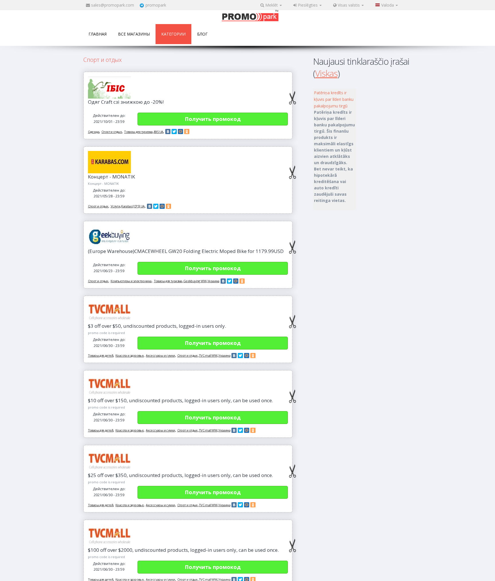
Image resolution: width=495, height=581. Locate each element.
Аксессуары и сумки (160, 355)
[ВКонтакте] (167, 131)
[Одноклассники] (186, 131)
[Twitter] (174, 131)
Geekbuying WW (194, 281)
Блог (202, 34)
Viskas (326, 73)
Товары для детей (100, 355)
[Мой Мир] (180, 131)
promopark (156, 5)
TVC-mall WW (208, 355)
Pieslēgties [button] (308, 5)
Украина (213, 281)
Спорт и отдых (111, 131)
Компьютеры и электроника (131, 281)
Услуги (115, 206)
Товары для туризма (138, 131)
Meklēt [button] (271, 5)
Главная (98, 34)
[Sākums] (250, 16)
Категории (173, 34)
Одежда (93, 131)
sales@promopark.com (112, 5)
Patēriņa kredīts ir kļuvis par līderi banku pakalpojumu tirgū (333, 99)
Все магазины (134, 34)
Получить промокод (213, 118)
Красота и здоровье (129, 355)
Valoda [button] (388, 5)
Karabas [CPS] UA (132, 206)
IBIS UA (158, 131)
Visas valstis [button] (349, 5)
